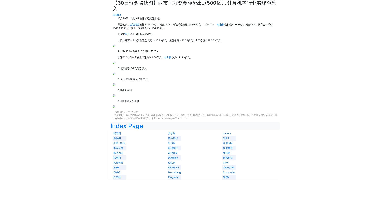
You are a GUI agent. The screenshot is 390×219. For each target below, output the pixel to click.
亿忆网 (172, 162)
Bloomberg (174, 172)
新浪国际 (228, 143)
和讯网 (226, 152)
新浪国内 (118, 152)
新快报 (117, 138)
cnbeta (227, 133)
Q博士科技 (119, 143)
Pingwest (173, 177)
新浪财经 (173, 147)
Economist (229, 172)
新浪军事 (173, 152)
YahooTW (228, 167)
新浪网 (172, 143)
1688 (226, 177)
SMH (116, 167)
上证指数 (135, 24)
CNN (226, 162)
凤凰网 (117, 157)
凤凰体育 (118, 162)
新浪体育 (228, 147)
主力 (127, 34)
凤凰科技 (228, 157)
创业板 (220, 24)
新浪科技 (118, 147)
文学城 (172, 133)
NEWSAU (173, 167)
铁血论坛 (173, 138)
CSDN (117, 177)
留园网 (117, 133)
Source (117, 14)
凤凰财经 (173, 157)
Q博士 (226, 138)
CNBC (117, 172)
